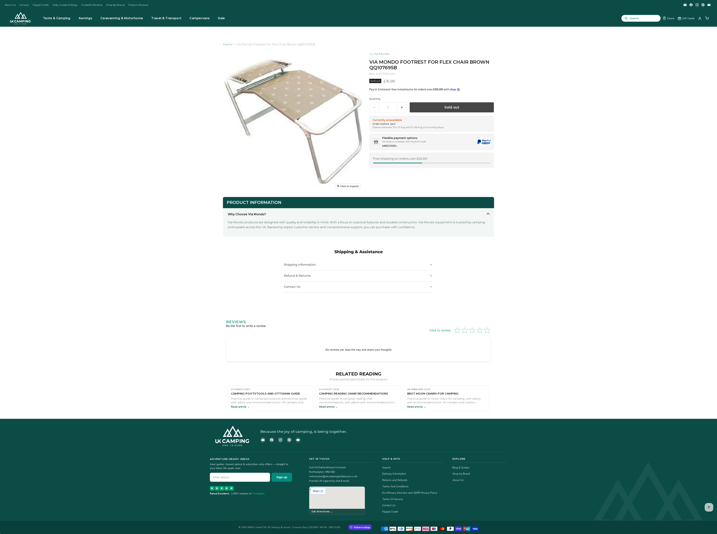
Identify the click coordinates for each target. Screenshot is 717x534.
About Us (10, 5)
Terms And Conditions (395, 486)
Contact (24, 5)
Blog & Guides (460, 467)
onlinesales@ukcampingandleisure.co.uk (333, 476)
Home (227, 44)
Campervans (200, 18)
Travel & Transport (166, 18)
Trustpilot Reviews (92, 5)
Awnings (85, 18)
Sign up (281, 477)
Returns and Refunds (394, 480)
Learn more (389, 145)
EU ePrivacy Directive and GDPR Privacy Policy (409, 493)
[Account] (699, 18)
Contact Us (388, 505)
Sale (221, 18)
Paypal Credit (41, 5)
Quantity (375, 98)
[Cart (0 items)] (707, 18)
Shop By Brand (115, 5)
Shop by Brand (461, 474)
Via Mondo (381, 54)
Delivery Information (394, 474)
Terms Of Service (392, 499)
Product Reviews (138, 5)
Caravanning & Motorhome (121, 18)
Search (386, 467)
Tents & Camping (56, 18)
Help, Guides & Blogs (64, 5)
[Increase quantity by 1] (402, 107)
